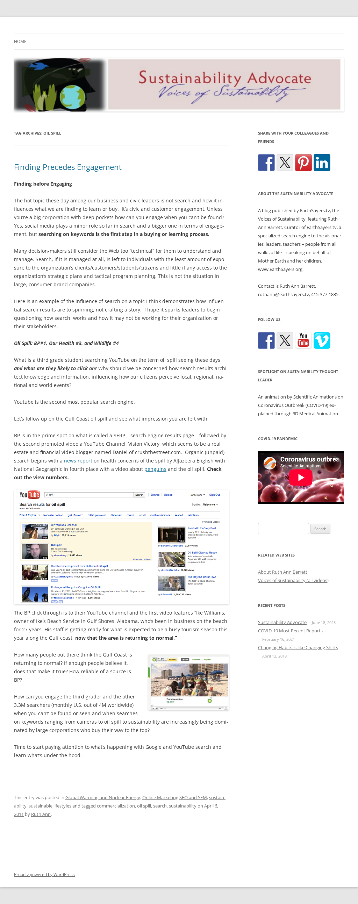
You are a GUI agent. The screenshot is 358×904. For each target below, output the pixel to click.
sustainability (182, 806)
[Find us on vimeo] (322, 340)
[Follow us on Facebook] (266, 340)
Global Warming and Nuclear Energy (102, 797)
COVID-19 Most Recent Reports (290, 630)
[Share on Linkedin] (322, 162)
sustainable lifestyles (50, 806)
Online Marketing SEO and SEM (174, 797)
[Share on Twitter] (285, 162)
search (160, 806)
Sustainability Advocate (282, 622)
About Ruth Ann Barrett (282, 572)
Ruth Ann (41, 814)
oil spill (144, 806)
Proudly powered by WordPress (44, 874)
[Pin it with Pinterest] (303, 162)
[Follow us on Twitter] (285, 340)
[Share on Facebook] (266, 162)
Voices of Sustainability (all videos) (293, 580)
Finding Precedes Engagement (68, 167)
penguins (155, 469)
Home (20, 41)
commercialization (116, 806)
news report (78, 460)
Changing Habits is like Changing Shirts (298, 647)
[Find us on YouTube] (303, 340)
